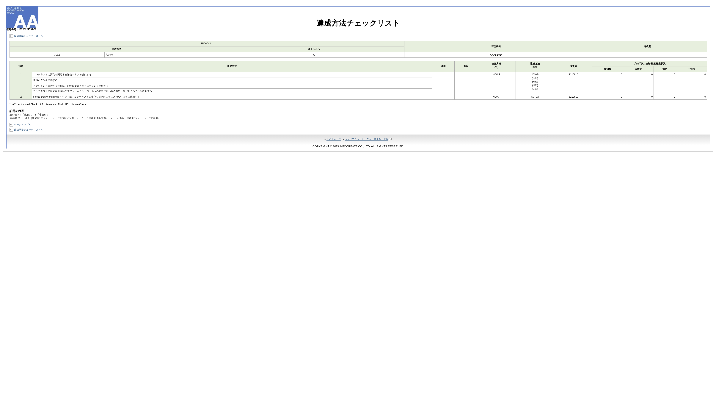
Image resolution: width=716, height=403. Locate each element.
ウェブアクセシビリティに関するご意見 (366, 139)
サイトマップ (333, 139)
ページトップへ (22, 124)
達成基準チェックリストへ (28, 36)
